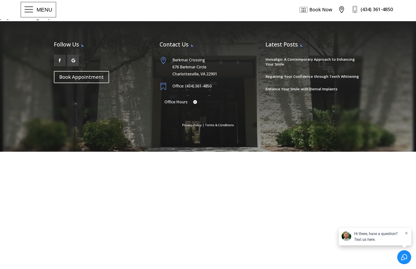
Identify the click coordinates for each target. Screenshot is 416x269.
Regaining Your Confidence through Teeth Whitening (312, 76)
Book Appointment (81, 77)
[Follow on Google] (73, 60)
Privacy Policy (192, 125)
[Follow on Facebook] (59, 60)
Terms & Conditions (219, 125)
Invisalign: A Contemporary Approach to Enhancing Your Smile (310, 61)
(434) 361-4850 (377, 9)
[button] (38, 10)
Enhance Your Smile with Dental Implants (302, 88)
